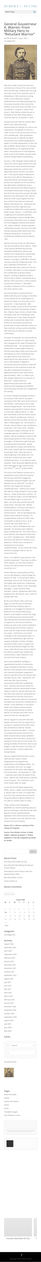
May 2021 (7, 989)
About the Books (10, 1094)
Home (6, 1108)
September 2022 (10, 954)
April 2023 (8, 951)
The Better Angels (11, 1112)
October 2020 (9, 1013)
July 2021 (7, 982)
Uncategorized (9, 41)
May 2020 (7, 1031)
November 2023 (10, 947)
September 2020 (10, 1017)
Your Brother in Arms (12, 1115)
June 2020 (8, 1027)
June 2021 (8, 986)
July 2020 (7, 1024)
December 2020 (10, 1006)
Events (6, 1105)
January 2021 (9, 1003)
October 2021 (9, 972)
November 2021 (10, 968)
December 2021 (10, 965)
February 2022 (9, 958)
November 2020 (10, 1010)
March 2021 (8, 996)
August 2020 (9, 1020)
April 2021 (8, 993)
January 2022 (9, 961)
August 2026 (9, 944)
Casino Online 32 (10, 881)
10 (5, 912)
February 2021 (9, 1000)
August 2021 (9, 979)
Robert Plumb (11, 38)
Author (6, 1098)
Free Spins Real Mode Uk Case (15, 862)
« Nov (6, 925)
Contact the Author (11, 1101)
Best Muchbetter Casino (13, 877)
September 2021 (10, 975)
